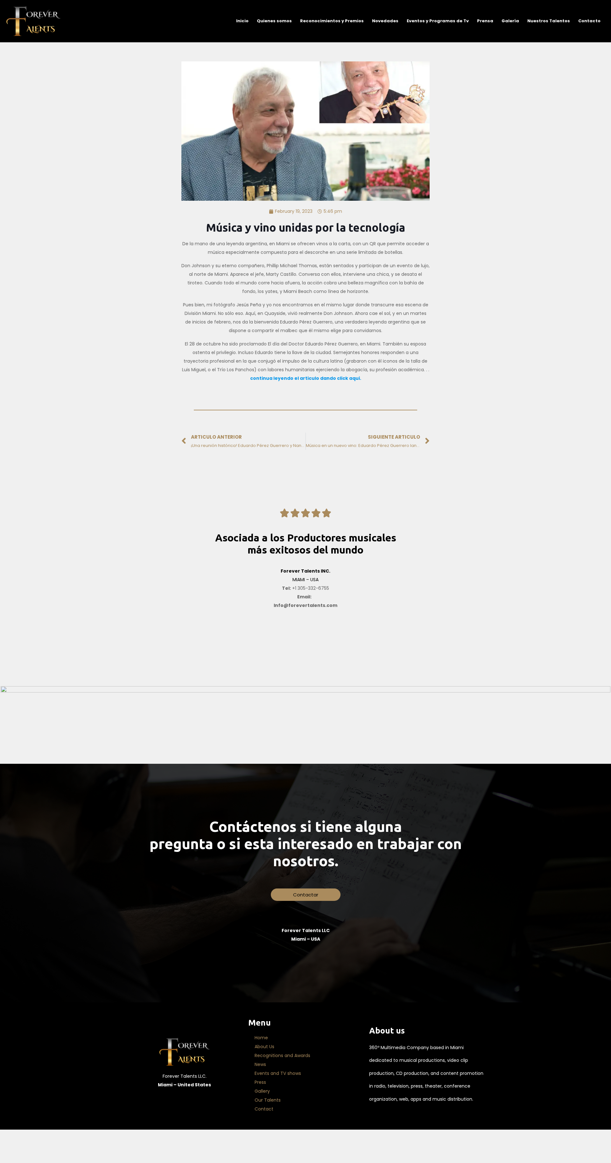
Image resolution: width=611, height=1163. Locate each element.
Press (260, 1082)
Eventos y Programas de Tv (438, 21)
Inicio (242, 21)
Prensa (485, 21)
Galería (510, 21)
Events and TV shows (278, 1073)
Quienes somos (274, 21)
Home (261, 1037)
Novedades (385, 21)
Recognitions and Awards (282, 1055)
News (260, 1064)
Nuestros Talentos (548, 21)
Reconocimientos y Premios (332, 21)
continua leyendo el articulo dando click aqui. (305, 378)
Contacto (589, 21)
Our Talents (268, 1100)
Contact (264, 1109)
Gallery (262, 1091)
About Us (264, 1046)
